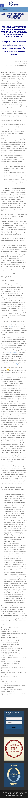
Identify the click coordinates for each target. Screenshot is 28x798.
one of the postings (11, 352)
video (10, 326)
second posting (14, 364)
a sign (9, 376)
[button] (2, 5)
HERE (3, 242)
